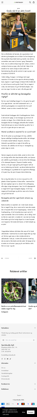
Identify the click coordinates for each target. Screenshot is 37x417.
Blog (18, 8)
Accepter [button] (30, 412)
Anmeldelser (5, 371)
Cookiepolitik (5, 376)
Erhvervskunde (5, 379)
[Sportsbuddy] (18, 2)
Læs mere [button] (6, 414)
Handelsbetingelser (6, 373)
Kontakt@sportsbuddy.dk (8, 355)
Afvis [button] (23, 412)
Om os (3, 368)
